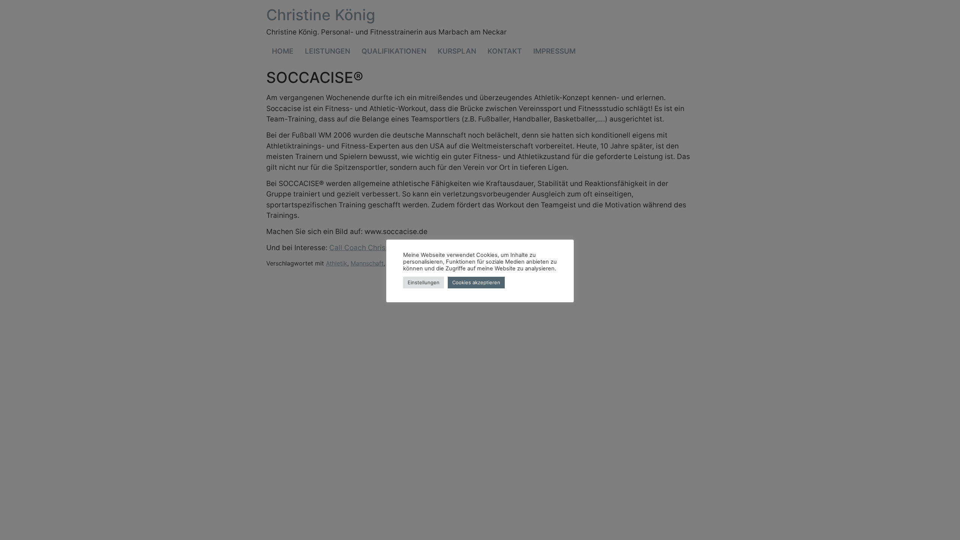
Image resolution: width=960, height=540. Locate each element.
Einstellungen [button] (424, 282)
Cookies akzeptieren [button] (476, 282)
